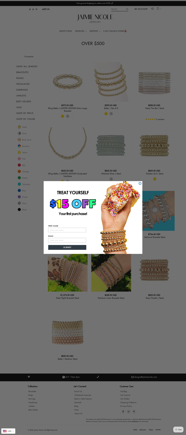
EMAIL (50, 236)
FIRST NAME (53, 226)
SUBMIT (67, 247)
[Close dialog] (140, 183)
